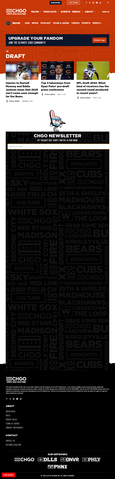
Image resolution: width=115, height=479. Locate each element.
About (89, 11)
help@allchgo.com (13, 445)
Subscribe (55, 3)
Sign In (105, 12)
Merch (76, 11)
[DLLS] (47, 459)
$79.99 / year (99, 40)
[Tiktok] (100, 3)
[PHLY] (91, 459)
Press (8, 416)
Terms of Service (13, 424)
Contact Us (10, 441)
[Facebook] (86, 3)
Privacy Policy (11, 420)
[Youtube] (97, 3)
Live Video (73, 3)
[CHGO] (24, 459)
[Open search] (108, 3)
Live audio (8, 475)
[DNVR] (70, 459)
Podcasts (49, 11)
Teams (35, 11)
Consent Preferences (14, 428)
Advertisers (10, 411)
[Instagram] (93, 3)
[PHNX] (57, 467)
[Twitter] (90, 3)
